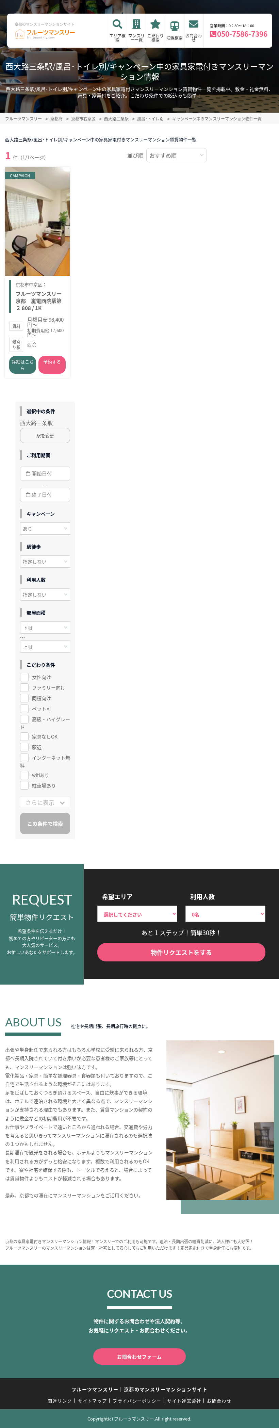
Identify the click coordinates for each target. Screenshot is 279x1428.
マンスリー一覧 (136, 38)
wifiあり (40, 775)
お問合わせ (193, 38)
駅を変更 (45, 435)
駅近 (37, 747)
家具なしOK (45, 736)
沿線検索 (174, 37)
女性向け (41, 677)
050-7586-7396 (242, 34)
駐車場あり (44, 785)
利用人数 (202, 896)
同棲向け (41, 698)
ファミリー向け (48, 687)
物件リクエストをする (181, 952)
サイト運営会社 (184, 1400)
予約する (52, 361)
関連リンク (60, 1400)
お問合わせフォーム (139, 1356)
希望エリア (117, 896)
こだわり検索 (155, 38)
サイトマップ (92, 1400)
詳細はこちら (23, 364)
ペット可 (41, 708)
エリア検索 (117, 38)
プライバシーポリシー (137, 1400)
